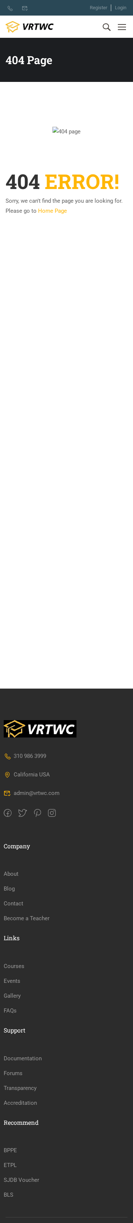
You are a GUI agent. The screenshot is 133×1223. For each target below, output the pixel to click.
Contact (13, 903)
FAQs (10, 1010)
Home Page (52, 211)
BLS (8, 1194)
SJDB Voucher (21, 1180)
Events (12, 981)
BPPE (10, 1150)
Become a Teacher (27, 918)
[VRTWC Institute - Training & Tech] (30, 27)
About (11, 874)
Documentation (23, 1058)
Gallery (12, 995)
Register (98, 7)
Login (120, 7)
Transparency (20, 1088)
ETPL (10, 1165)
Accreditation (20, 1103)
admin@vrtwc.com (36, 793)
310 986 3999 (30, 756)
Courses (14, 966)
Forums (13, 1073)
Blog (9, 888)
